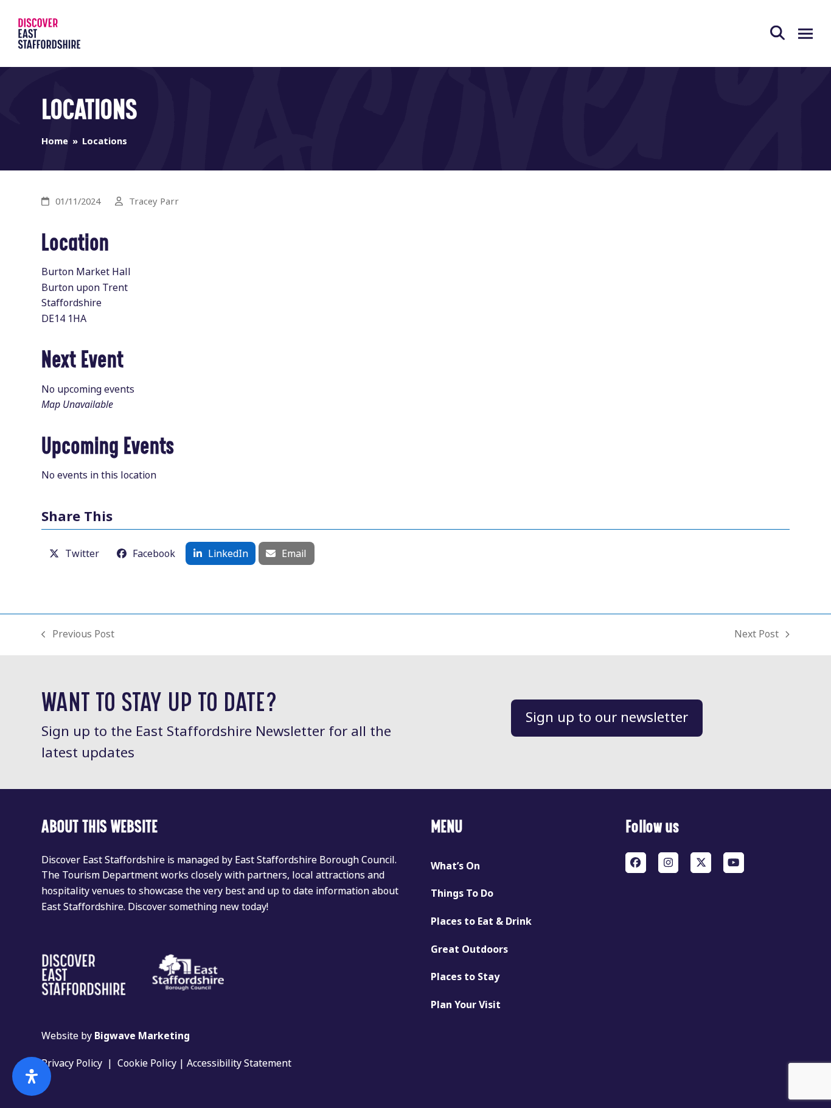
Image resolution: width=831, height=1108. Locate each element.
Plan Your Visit (466, 1005)
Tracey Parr (154, 201)
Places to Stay (465, 977)
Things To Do (462, 893)
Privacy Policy (71, 1063)
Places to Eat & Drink (481, 921)
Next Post (756, 634)
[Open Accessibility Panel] (31, 1076)
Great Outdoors (469, 949)
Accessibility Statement (239, 1063)
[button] (784, 33)
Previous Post (77, 634)
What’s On (455, 866)
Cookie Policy (146, 1063)
